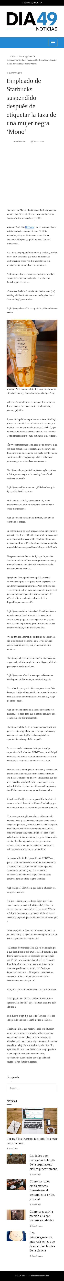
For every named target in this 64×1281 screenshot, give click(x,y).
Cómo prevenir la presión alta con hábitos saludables (42, 1216)
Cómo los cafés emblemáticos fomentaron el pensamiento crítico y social (42, 1190)
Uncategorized (14, 73)
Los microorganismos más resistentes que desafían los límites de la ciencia (42, 1241)
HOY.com (29, 227)
